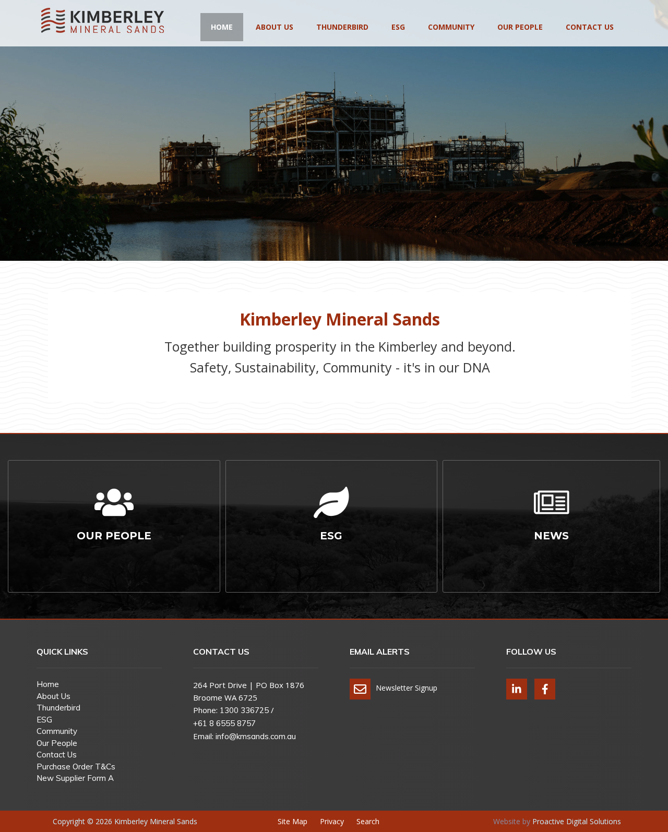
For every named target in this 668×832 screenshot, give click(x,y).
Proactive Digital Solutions (576, 821)
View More (116, 597)
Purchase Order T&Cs (76, 766)
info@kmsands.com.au (256, 736)
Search (367, 821)
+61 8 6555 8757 (224, 723)
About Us (274, 27)
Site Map (292, 821)
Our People (520, 27)
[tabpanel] (334, 156)
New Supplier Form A (75, 778)
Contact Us (590, 27)
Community (451, 27)
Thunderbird (342, 27)
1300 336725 (244, 710)
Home (222, 27)
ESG (398, 27)
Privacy (332, 821)
